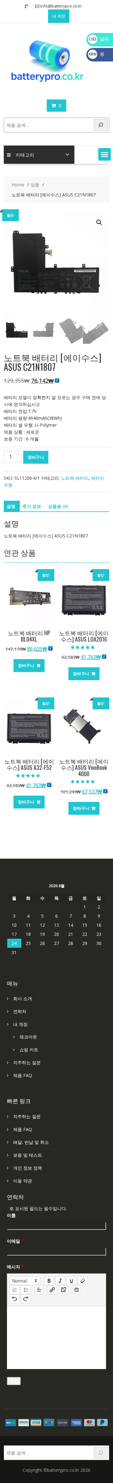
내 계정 (58, 16)
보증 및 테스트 (27, 1155)
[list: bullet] (26, 1289)
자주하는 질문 (27, 1062)
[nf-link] (52, 1289)
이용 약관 (22, 1181)
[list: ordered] (14, 1289)
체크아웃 (28, 1037)
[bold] (49, 1280)
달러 (99, 39)
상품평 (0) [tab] (58, 506)
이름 (11, 1215)
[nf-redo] (26, 1298)
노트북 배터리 (75, 478)
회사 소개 (22, 998)
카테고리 (25, 154)
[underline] (72, 1280)
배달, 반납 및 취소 (31, 1142)
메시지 (15, 1267)
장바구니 (36, 457)
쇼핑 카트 (28, 1050)
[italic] (60, 1280)
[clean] (83, 1280)
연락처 (19, 1011)
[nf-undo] (14, 1298)
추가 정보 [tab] (31, 506)
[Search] (101, 125)
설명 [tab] (11, 506)
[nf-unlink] (63, 1289)
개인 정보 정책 (27, 1168)
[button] (104, 154)
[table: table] (76, 1289)
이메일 (15, 1241)
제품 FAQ (22, 1075)
